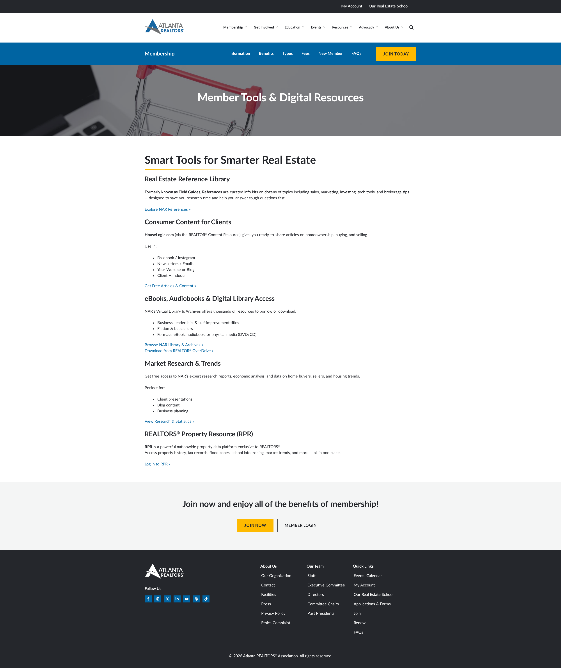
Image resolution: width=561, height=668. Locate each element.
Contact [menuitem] (268, 585)
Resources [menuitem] (340, 27)
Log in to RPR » (157, 464)
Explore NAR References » (168, 210)
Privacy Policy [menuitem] (273, 614)
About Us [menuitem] (392, 27)
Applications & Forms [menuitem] (372, 604)
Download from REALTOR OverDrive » (179, 351)
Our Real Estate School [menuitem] (373, 595)
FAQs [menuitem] (356, 54)
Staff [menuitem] (311, 576)
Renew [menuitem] (360, 623)
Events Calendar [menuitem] (368, 576)
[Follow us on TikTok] (205, 598)
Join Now (255, 525)
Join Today (396, 54)
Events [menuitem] (316, 27)
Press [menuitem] (266, 604)
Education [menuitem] (292, 27)
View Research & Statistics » (169, 422)
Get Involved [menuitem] (264, 27)
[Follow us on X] (167, 598)
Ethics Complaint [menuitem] (275, 623)
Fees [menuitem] (306, 54)
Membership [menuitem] (233, 27)
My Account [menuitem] (364, 585)
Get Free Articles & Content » (170, 286)
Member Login (301, 525)
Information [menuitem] (239, 54)
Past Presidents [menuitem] (320, 614)
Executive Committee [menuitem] (326, 585)
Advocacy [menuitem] (366, 27)
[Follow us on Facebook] (148, 598)
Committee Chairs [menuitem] (323, 604)
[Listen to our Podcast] (196, 598)
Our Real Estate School (388, 6)
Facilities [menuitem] (268, 595)
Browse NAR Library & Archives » (174, 345)
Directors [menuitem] (315, 595)
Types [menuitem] (287, 54)
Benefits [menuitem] (266, 54)
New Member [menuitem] (330, 54)
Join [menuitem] (357, 614)
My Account (351, 6)
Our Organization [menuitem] (276, 576)
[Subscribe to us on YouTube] (186, 598)
